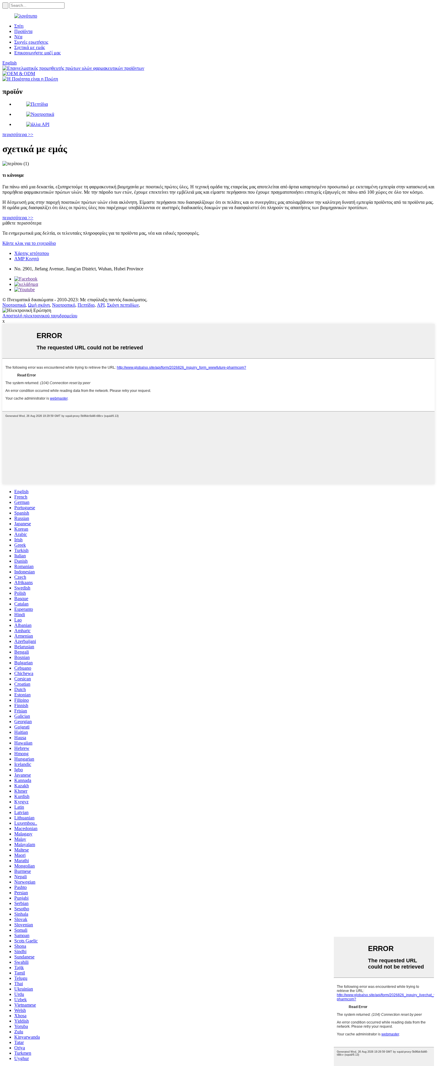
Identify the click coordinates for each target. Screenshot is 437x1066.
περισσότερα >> (17, 134)
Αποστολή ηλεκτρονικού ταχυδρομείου (39, 315)
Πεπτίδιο (86, 305)
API (101, 305)
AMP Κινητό (26, 258)
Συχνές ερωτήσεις (31, 42)
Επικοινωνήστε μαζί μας (37, 52)
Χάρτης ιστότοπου (31, 253)
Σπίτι (18, 26)
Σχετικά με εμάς (29, 47)
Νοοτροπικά (14, 305)
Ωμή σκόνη (39, 305)
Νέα (18, 36)
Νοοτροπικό (63, 305)
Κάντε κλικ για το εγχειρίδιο (29, 243)
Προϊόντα (23, 31)
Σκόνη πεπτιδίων (123, 305)
